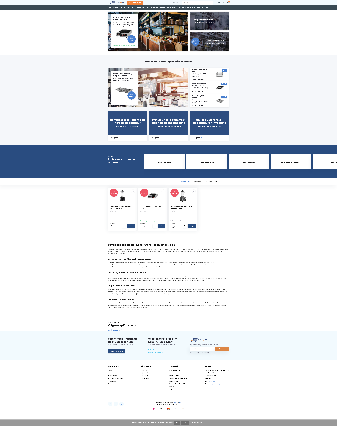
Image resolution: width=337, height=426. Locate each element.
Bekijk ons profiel (114, 330)
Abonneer (222, 349)
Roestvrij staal (171, 7)
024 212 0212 (152, 350)
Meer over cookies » (197, 422)
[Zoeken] (210, 3)
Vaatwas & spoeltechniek (186, 7)
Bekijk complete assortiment (117, 167)
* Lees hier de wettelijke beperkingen (199, 352)
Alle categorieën (134, 2)
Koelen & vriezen (113, 7)
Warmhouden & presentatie (156, 7)
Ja (177, 422)
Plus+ (180, 403)
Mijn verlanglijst (145, 378)
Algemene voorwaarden (115, 378)
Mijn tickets (144, 376)
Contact (110, 384)
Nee (185, 422)
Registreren (144, 370)
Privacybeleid (112, 381)
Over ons (110, 370)
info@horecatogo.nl (155, 353)
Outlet (207, 7)
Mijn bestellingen (146, 373)
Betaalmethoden (113, 376)
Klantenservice (173, 2)
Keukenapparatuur (126, 7)
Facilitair (200, 7)
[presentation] (224, 173)
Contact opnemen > (116, 351)
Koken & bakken (140, 7)
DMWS (176, 403)
